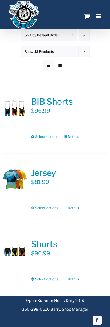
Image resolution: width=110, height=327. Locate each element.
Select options (46, 137)
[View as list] (59, 65)
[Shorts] (15, 251)
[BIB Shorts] (15, 108)
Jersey (43, 173)
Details (73, 137)
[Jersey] (15, 180)
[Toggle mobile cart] (87, 16)
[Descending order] (84, 35)
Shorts (44, 244)
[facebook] (97, 320)
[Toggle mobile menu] (99, 16)
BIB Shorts (52, 102)
